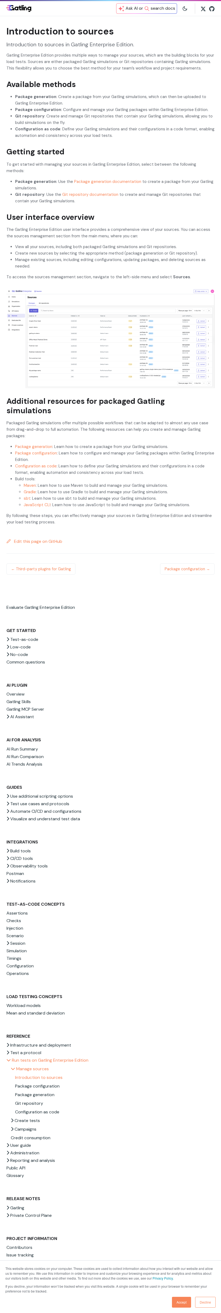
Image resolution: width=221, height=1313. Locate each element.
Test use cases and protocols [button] (39, 804)
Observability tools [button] (28, 866)
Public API (15, 1168)
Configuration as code (37, 1112)
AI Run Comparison (25, 756)
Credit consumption (30, 1138)
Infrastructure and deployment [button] (40, 1045)
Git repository (29, 1103)
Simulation (16, 951)
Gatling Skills (18, 701)
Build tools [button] (20, 851)
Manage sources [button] (32, 1069)
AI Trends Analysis (24, 764)
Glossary (15, 1175)
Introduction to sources (39, 1077)
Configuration (20, 966)
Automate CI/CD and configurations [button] (45, 811)
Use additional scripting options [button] (41, 796)
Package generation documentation (107, 181)
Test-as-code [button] (23, 639)
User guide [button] (20, 1145)
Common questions (25, 662)
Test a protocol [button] (25, 1052)
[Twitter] (203, 8)
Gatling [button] (16, 1208)
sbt (27, 498)
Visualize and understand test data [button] (44, 819)
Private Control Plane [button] (30, 1215)
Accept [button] (182, 1302)
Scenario (15, 936)
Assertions (17, 913)
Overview (15, 694)
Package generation (34, 1094)
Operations (17, 973)
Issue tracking (20, 1255)
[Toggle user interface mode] (184, 8)
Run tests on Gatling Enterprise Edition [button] (49, 1060)
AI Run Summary (22, 749)
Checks (13, 920)
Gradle (30, 492)
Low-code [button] (20, 647)
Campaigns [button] (24, 1129)
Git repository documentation (90, 194)
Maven (30, 485)
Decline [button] (205, 1302)
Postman (15, 873)
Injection (14, 928)
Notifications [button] (22, 881)
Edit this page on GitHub (37, 541)
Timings (13, 958)
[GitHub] (212, 8)
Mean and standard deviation (35, 1013)
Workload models (23, 1005)
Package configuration (37, 1086)
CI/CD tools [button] (21, 858)
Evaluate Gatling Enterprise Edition (40, 607)
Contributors (19, 1247)
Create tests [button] (26, 1120)
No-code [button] (18, 654)
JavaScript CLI (37, 505)
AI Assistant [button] (21, 717)
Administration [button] (24, 1153)
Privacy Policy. (163, 1278)
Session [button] (17, 943)
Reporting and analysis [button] (32, 1160)
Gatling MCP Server (25, 709)
